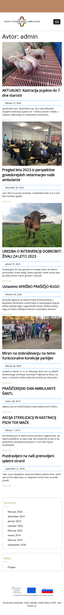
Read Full (6, 120)
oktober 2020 (15, 526)
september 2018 (17, 544)
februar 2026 (15, 511)
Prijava (11, 567)
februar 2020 (15, 530)
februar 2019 (15, 540)
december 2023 (16, 516)
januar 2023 (14, 521)
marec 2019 (14, 535)
